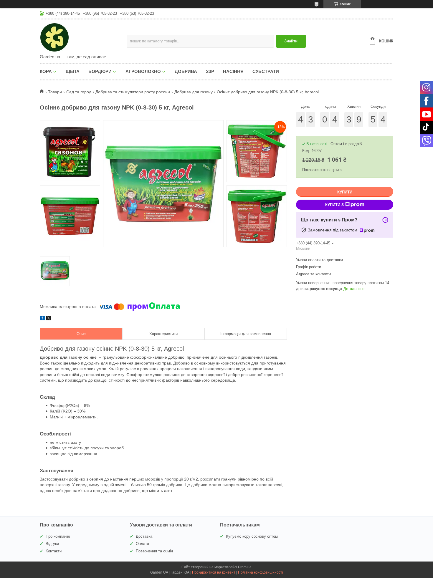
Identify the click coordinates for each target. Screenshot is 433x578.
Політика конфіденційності (260, 572)
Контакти (54, 551)
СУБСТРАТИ (265, 71)
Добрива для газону (193, 92)
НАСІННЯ (233, 71)
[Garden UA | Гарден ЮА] (83, 37)
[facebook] (42, 319)
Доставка (144, 536)
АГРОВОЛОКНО (143, 71)
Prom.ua (245, 567)
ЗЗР (210, 71)
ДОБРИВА (186, 71)
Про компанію (58, 536)
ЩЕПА (73, 71)
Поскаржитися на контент (213, 572)
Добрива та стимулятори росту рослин (132, 92)
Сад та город (78, 92)
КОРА (46, 71)
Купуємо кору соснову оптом (252, 536)
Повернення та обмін (154, 551)
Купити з (334, 205)
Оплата (142, 543)
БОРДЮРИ (100, 71)
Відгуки (52, 543)
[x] (48, 319)
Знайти (291, 41)
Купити (344, 192)
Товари (55, 92)
